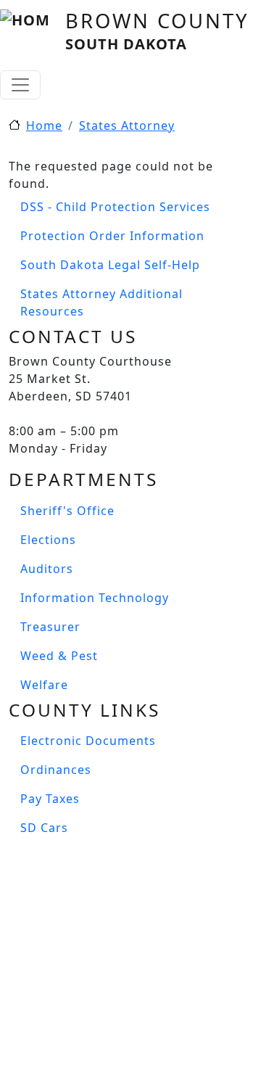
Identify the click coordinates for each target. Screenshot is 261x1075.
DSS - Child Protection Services (115, 207)
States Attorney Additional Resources (101, 302)
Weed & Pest (59, 656)
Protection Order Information (112, 236)
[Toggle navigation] (20, 84)
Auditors (46, 569)
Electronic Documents (88, 741)
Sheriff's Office (67, 511)
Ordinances (55, 770)
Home (44, 125)
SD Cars (44, 828)
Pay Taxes (50, 799)
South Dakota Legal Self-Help (110, 265)
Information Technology (94, 598)
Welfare (44, 685)
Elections (48, 540)
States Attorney (127, 125)
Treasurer (50, 627)
